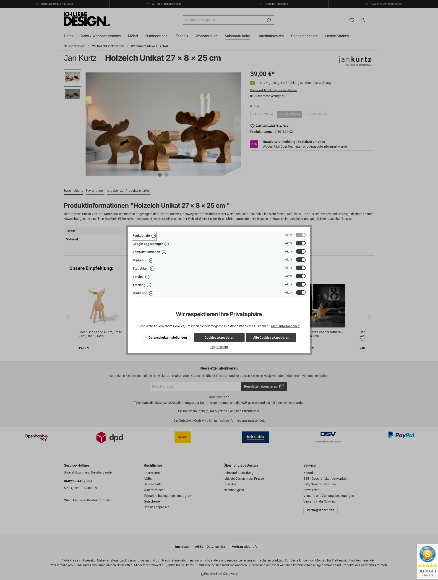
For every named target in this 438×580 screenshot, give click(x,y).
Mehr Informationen (285, 326)
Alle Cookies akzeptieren (271, 337)
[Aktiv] (301, 235)
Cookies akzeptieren (219, 337)
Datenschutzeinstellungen (168, 337)
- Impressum (219, 347)
